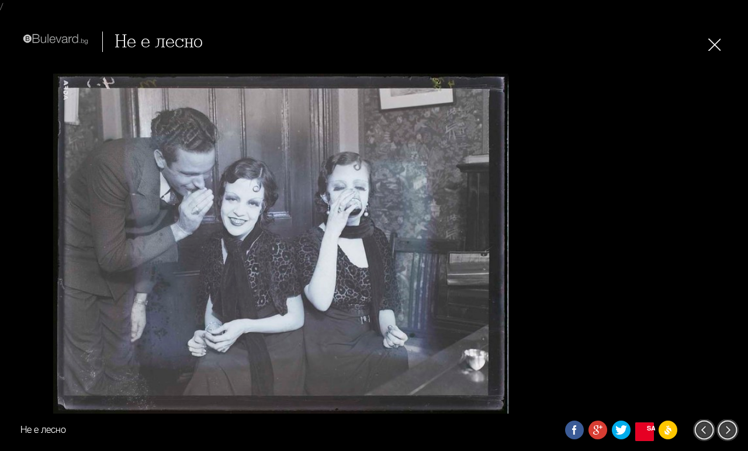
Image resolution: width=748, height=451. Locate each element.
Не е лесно (159, 42)
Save (650, 428)
